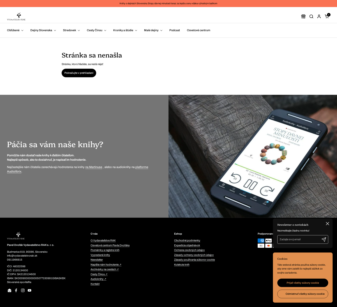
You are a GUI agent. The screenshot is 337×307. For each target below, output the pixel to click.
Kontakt (95, 283)
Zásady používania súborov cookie (194, 259)
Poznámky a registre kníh (105, 250)
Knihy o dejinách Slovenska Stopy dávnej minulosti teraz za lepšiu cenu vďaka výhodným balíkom (168, 3)
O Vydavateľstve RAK (103, 240)
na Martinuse (93, 167)
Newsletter (97, 259)
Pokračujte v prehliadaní (78, 72)
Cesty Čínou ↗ (99, 274)
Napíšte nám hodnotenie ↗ (106, 264)
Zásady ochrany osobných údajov (194, 255)
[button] (311, 16)
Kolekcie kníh (181, 264)
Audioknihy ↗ (98, 279)
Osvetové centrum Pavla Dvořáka (110, 245)
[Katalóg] (303, 16)
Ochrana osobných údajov (189, 250)
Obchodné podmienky (187, 240)
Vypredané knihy (100, 255)
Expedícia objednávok (187, 245)
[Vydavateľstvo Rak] (16, 16)
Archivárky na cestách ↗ (105, 269)
